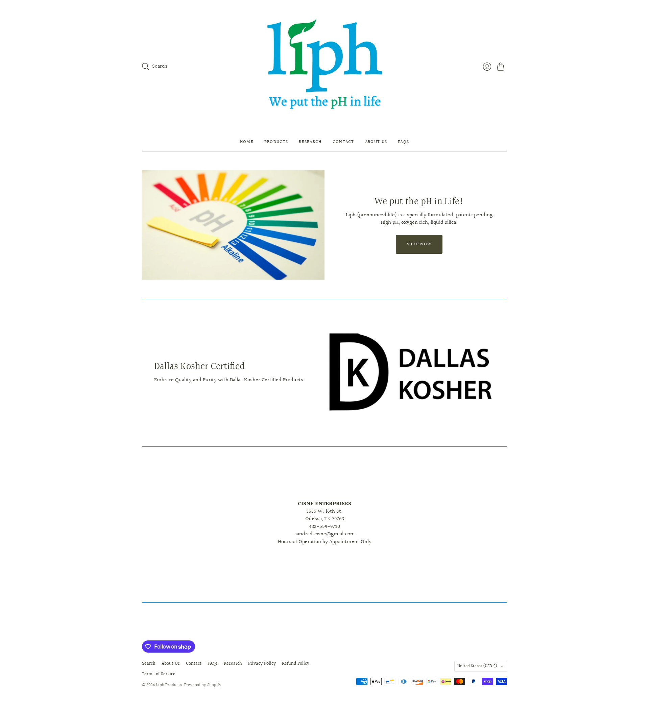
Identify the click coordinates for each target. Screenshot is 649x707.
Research (310, 142)
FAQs (403, 142)
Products (276, 142)
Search (148, 663)
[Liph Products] (324, 66)
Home (247, 142)
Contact (343, 142)
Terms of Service (158, 674)
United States (477, 666)
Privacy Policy (262, 663)
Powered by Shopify (202, 685)
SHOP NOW (419, 244)
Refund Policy (295, 663)
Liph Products (169, 685)
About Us (376, 142)
